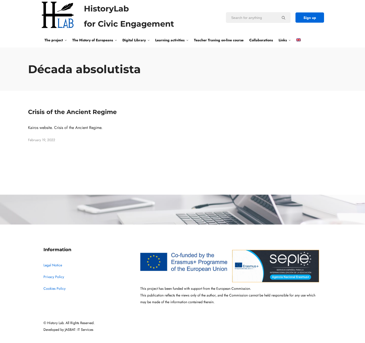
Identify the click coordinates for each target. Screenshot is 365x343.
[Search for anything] (283, 18)
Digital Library (134, 40)
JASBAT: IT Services (79, 329)
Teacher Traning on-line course (219, 40)
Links (283, 40)
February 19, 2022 (41, 140)
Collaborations (261, 40)
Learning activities (169, 40)
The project (53, 40)
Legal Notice (52, 265)
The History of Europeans (92, 40)
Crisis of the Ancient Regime (72, 111)
